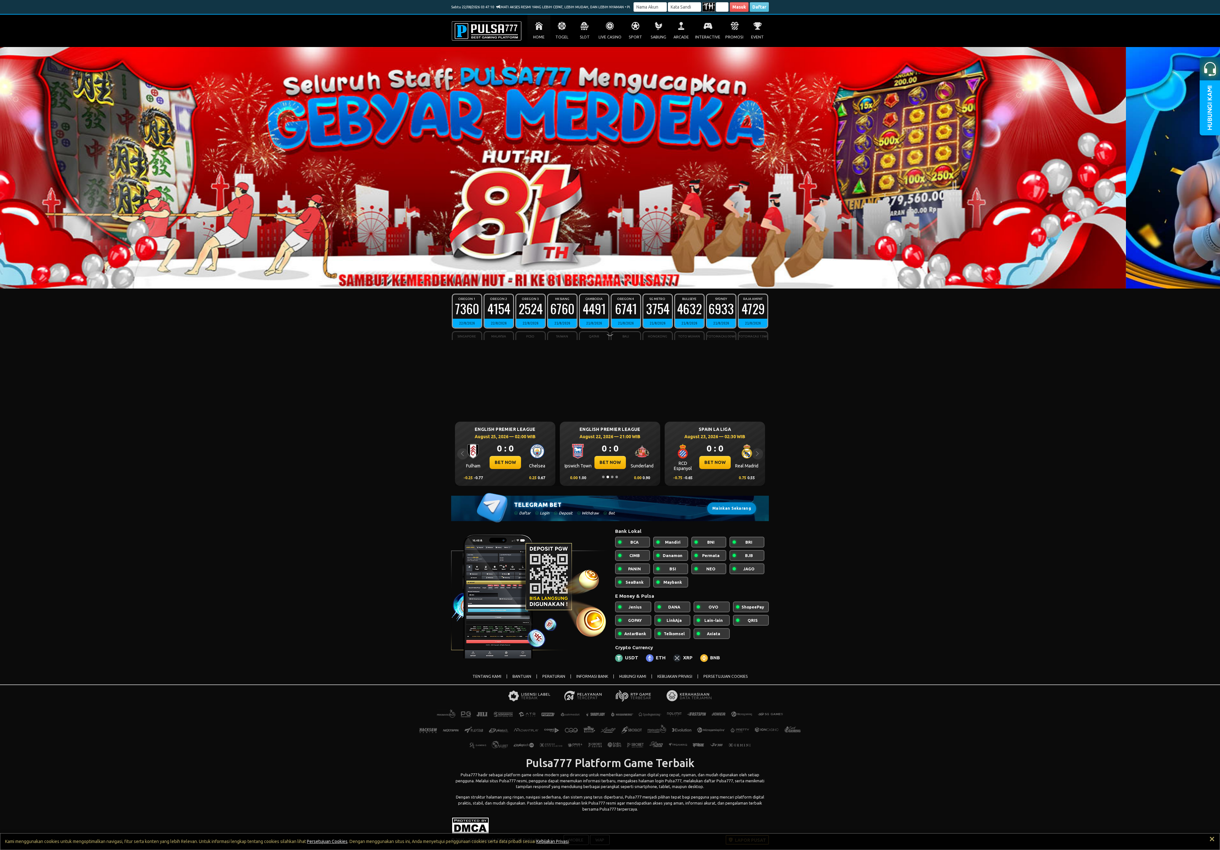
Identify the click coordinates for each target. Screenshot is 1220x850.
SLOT (585, 37)
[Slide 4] (603, 279)
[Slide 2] (594, 279)
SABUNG (658, 37)
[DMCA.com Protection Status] (470, 825)
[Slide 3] (599, 279)
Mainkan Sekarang (731, 508)
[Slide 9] (625, 279)
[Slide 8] (621, 279)
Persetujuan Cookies (327, 841)
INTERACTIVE (707, 37)
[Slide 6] (612, 279)
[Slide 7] (616, 279)
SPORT (635, 37)
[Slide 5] (608, 279)
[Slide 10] (630, 279)
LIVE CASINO (610, 37)
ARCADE (681, 37)
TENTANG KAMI (486, 676)
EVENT (757, 37)
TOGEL (561, 37)
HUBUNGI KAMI (632, 676)
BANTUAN (521, 676)
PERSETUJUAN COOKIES (725, 676)
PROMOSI (734, 37)
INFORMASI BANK (592, 676)
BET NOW (505, 462)
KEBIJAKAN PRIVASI (674, 676)
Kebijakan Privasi (552, 841)
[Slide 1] (590, 279)
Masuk (739, 7)
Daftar (759, 7)
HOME (539, 37)
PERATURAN (553, 676)
